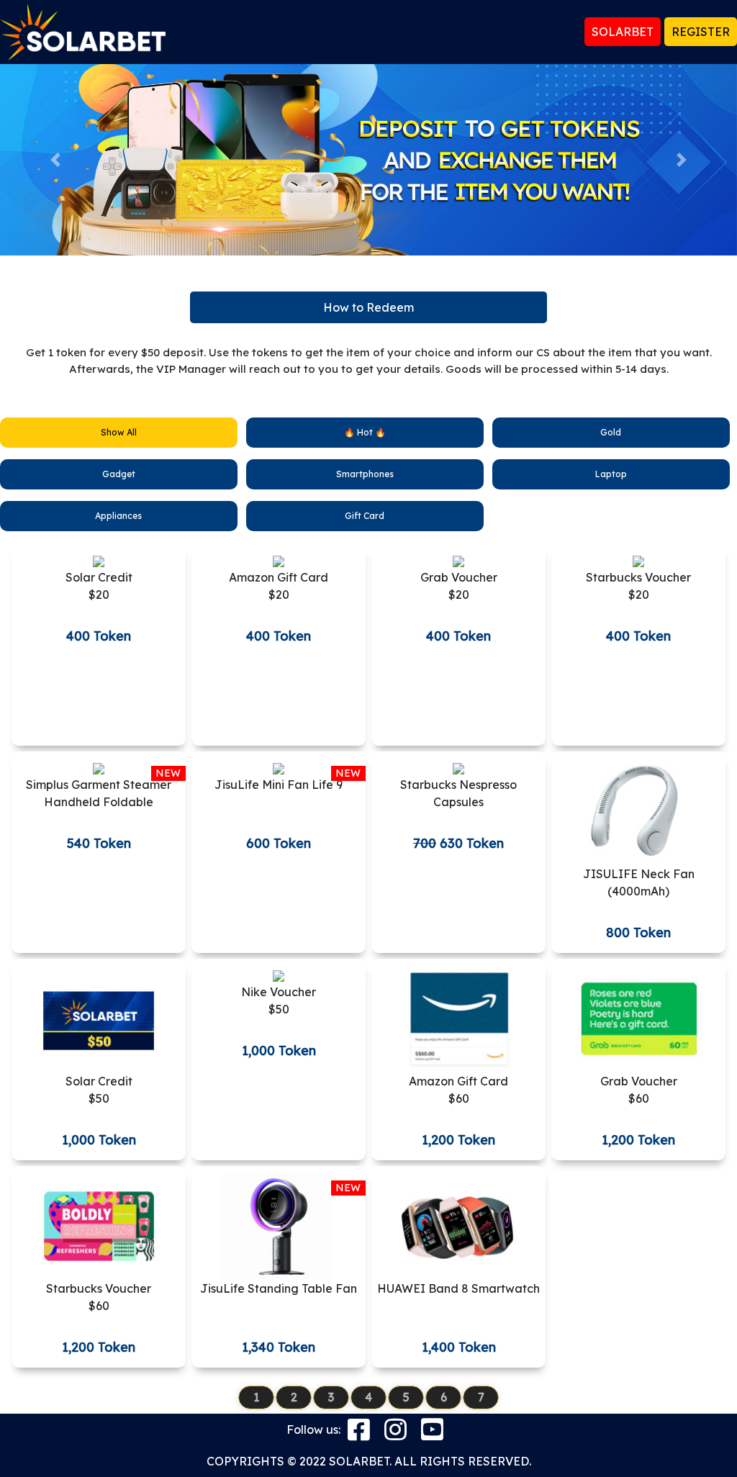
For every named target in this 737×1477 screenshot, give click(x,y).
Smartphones (365, 474)
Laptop (611, 474)
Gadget (118, 474)
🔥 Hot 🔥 (365, 432)
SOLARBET (623, 31)
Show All (119, 432)
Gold (610, 432)
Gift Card (364, 515)
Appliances (118, 515)
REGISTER (701, 31)
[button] (55, 160)
